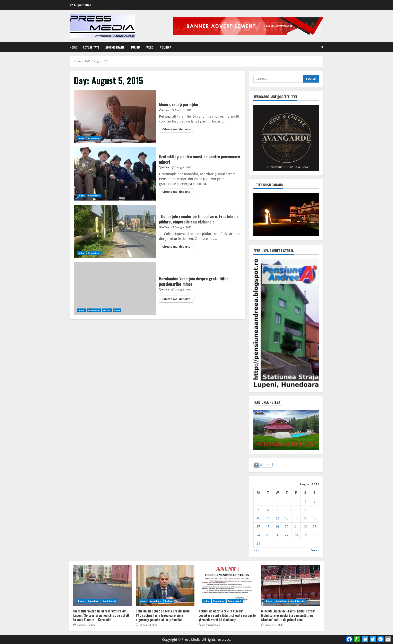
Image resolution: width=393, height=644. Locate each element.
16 (314, 518)
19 (277, 526)
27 (286, 535)
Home (73, 47)
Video (150, 47)
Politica (165, 47)
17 (258, 526)
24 (258, 535)
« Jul (256, 550)
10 (258, 518)
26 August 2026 (86, 625)
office (165, 110)
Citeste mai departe (177, 130)
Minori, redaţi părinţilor (115, 116)
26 (277, 535)
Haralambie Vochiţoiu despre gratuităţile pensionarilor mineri (115, 288)
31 (258, 543)
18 (268, 526)
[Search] (322, 47)
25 (268, 535)
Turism (135, 47)
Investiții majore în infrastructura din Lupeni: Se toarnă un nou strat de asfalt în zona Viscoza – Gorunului (102, 585)
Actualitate (91, 47)
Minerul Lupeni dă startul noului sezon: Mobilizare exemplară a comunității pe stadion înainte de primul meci (290, 585)
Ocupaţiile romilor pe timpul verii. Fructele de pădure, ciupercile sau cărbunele (115, 231)
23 (314, 526)
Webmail (266, 465)
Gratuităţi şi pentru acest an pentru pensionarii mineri (115, 174)
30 (314, 535)
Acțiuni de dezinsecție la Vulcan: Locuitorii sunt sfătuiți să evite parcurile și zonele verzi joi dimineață (228, 585)
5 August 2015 (183, 110)
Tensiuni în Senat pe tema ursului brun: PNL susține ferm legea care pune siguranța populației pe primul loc (165, 585)
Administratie (114, 47)
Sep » (315, 550)
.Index (81, 138)
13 (286, 518)
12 (277, 518)
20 (286, 526)
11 (268, 518)
